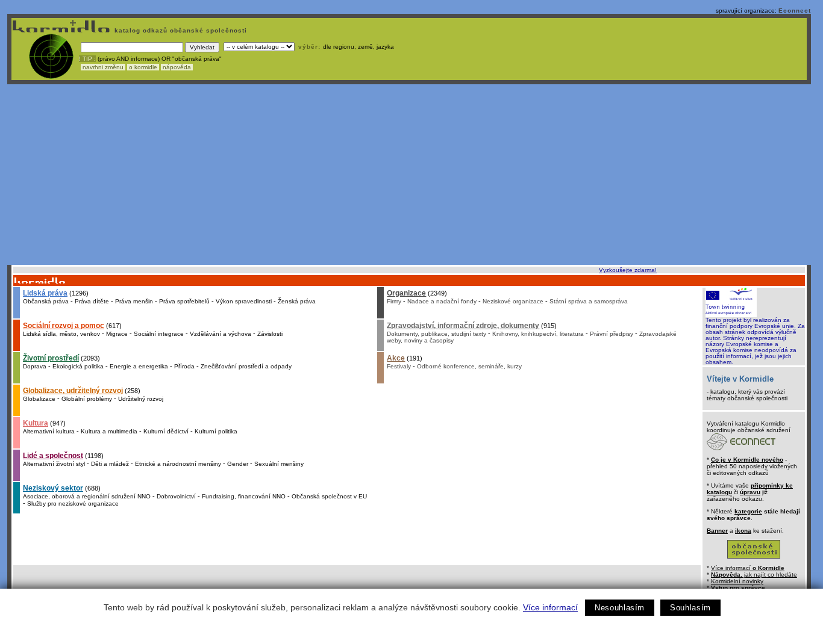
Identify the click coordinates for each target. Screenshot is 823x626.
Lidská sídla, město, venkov (61, 333)
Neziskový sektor (53, 488)
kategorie (748, 511)
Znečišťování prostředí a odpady (246, 366)
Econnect (794, 10)
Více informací (550, 607)
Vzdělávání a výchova (220, 333)
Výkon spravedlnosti (244, 301)
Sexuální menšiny (279, 463)
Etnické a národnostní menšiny (178, 463)
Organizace (406, 293)
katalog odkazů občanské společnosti (179, 30)
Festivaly (399, 366)
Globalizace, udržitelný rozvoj (73, 390)
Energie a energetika (139, 366)
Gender (237, 463)
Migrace (117, 333)
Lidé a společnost (53, 455)
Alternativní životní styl (54, 463)
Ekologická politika (78, 366)
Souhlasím (690, 607)
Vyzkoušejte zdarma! (628, 270)
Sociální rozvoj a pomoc (63, 325)
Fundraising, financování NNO (244, 496)
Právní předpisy (611, 333)
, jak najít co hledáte (754, 574)
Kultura (35, 423)
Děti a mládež (110, 463)
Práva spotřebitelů (184, 301)
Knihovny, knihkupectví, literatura (538, 333)
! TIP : (87, 58)
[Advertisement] (409, 174)
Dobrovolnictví (176, 496)
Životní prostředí (51, 358)
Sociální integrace (159, 333)
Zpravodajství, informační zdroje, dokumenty (463, 325)
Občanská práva (46, 301)
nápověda (177, 67)
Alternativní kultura (49, 431)
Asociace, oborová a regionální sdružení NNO (87, 496)
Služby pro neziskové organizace (73, 503)
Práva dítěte (92, 301)
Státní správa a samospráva (588, 301)
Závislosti (270, 333)
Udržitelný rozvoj (140, 398)
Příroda (184, 366)
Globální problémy (86, 398)
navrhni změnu (103, 67)
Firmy (394, 301)
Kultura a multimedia (109, 431)
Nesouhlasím (620, 607)
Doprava (34, 366)
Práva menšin (134, 301)
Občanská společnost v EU (329, 496)
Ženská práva (297, 301)
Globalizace (39, 398)
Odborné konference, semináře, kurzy (469, 366)
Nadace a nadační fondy (442, 301)
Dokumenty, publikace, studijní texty (436, 333)
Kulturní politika (216, 431)
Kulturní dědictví (166, 431)
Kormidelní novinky (737, 581)
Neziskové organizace (513, 301)
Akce (396, 358)
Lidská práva (45, 293)
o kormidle (143, 67)
